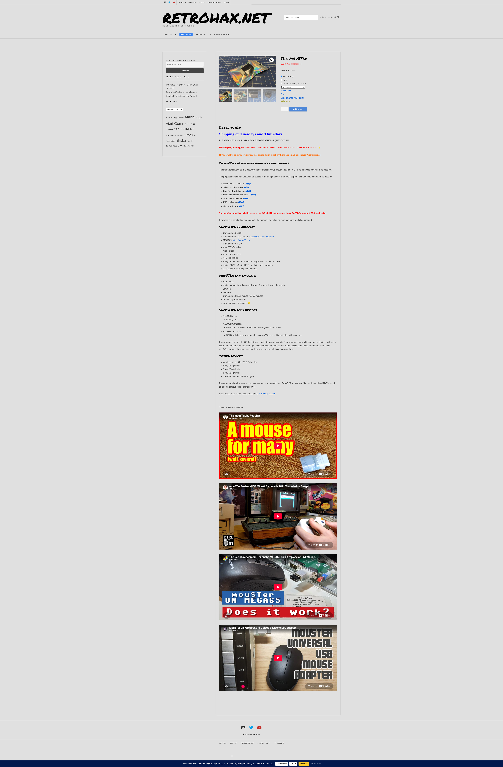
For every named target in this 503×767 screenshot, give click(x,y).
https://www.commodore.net (261, 237)
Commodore (184, 123)
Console (169, 129)
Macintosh (171, 135)
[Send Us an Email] (164, 2)
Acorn (181, 117)
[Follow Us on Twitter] (169, 2)
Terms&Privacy (247, 743)
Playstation (170, 141)
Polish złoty (288, 76)
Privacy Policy (264, 743)
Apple (199, 117)
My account (279, 743)
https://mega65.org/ (241, 240)
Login (226, 2)
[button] (271, 60)
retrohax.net (216, 17)
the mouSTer (186, 145)
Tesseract (171, 145)
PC (195, 135)
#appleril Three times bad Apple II (181, 96)
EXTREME (188, 129)
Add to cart (298, 109)
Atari (169, 124)
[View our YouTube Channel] (174, 2)
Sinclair (181, 140)
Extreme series (215, 2)
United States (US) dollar (294, 83)
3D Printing (171, 117)
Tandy (190, 141)
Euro (285, 80)
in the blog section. (267, 394)
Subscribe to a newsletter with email (180, 60)
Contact (233, 743)
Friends (202, 2)
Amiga (190, 117)
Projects (182, 2)
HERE (248, 183)
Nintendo (180, 136)
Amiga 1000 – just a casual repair (181, 92)
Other (188, 135)
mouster (192, 2)
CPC (176, 129)
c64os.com (251, 147)
